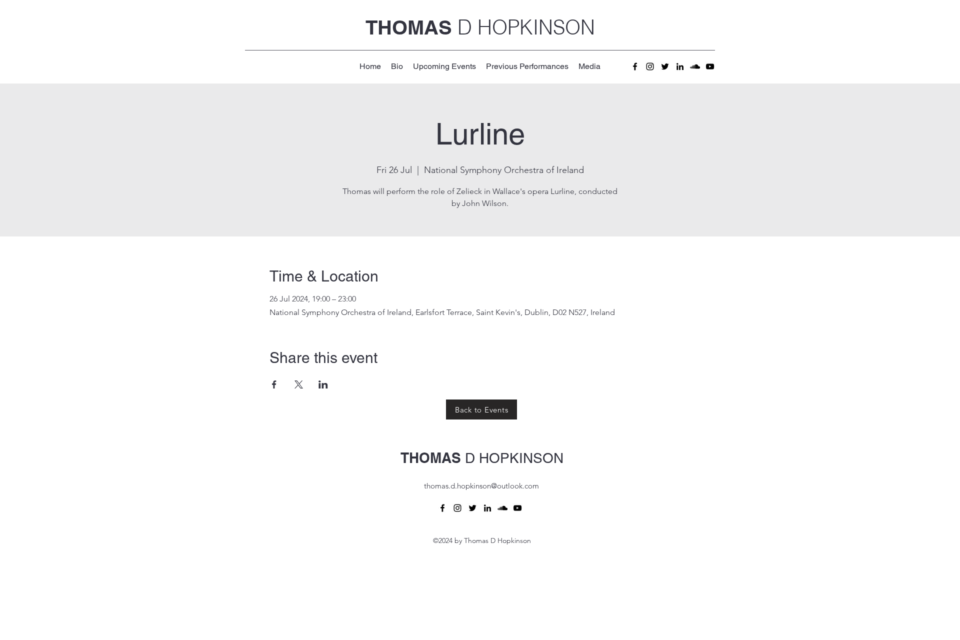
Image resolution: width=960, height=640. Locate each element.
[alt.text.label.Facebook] (635, 67)
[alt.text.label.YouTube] (710, 67)
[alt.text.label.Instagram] (650, 67)
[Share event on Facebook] (274, 384)
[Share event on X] (299, 384)
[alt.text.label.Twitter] (665, 67)
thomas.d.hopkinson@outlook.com (481, 485)
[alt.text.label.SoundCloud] (695, 67)
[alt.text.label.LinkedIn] (680, 67)
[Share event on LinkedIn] (323, 384)
